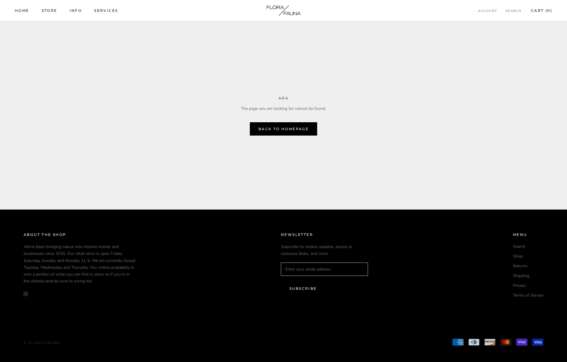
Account (487, 11)
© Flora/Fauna (42, 343)
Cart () (541, 10)
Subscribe (303, 288)
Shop (518, 256)
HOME (22, 10)
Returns (520, 266)
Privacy (519, 285)
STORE (49, 10)
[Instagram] (26, 293)
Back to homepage (283, 129)
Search (514, 11)
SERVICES (106, 10)
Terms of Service (528, 295)
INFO (76, 10)
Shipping (521, 276)
